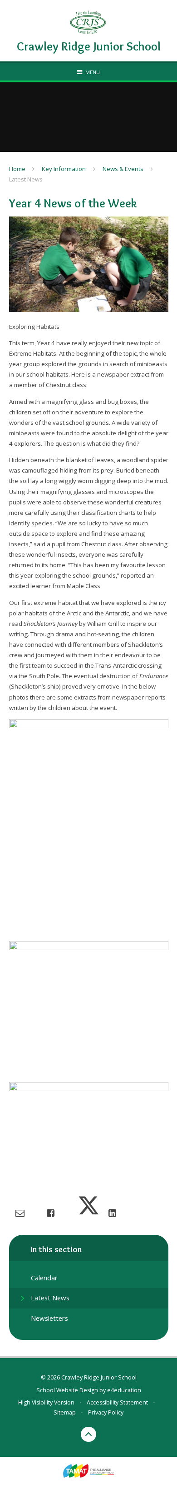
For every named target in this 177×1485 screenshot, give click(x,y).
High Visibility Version (46, 1402)
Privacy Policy (105, 1412)
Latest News (26, 179)
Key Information (64, 169)
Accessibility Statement (117, 1402)
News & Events (123, 169)
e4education (124, 1390)
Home (17, 169)
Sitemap (65, 1412)
